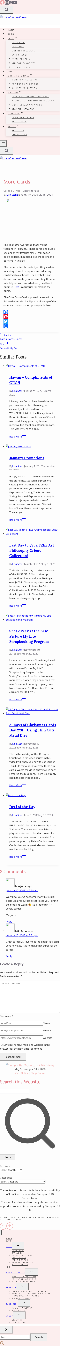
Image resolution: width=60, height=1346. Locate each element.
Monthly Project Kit (25, 80)
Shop (9, 1247)
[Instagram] (7, 3)
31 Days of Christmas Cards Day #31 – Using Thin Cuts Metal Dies (32, 730)
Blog (11, 34)
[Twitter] (30, 321)
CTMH (16, 190)
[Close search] (6, 1329)
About (9, 1316)
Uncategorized (30, 190)
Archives (5, 1166)
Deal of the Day (22, 807)
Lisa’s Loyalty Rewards (27, 105)
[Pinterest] (11, 3)
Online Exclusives (23, 51)
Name (47, 1023)
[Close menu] (1, 1232)
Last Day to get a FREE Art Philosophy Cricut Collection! (31, 550)
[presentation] (33, 366)
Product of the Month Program (33, 101)
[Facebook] (2, 3)
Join (10, 71)
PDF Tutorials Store (25, 84)
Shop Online (38, 1073)
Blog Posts (19, 122)
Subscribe (12, 1304)
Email (47, 1030)
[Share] (30, 326)
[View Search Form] (6, 10)
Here (16, 287)
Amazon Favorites (24, 63)
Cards (6, 190)
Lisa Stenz (12, 194)
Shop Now (18, 42)
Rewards (11, 1287)
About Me (18, 130)
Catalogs (18, 46)
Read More (17, 436)
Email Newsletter (23, 117)
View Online (22, 1073)
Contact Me (19, 134)
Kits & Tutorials (15, 1273)
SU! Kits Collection (24, 88)
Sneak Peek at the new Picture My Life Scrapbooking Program (29, 636)
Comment (6, 1016)
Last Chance (20, 55)
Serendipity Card (9, 346)
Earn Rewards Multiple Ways (30, 96)
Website (47, 1038)
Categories (6, 1177)
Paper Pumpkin (21, 59)
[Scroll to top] (3, 1226)
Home (11, 30)
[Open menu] (3, 143)
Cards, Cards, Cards (11, 337)
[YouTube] (15, 3)
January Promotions (26, 458)
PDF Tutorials (21, 67)
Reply (9, 921)
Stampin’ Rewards (23, 109)
